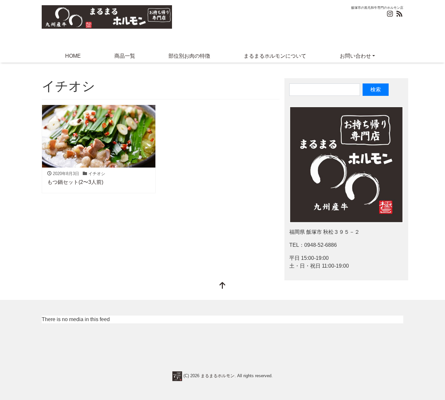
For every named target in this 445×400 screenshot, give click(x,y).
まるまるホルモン (218, 375)
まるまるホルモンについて (275, 56)
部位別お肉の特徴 (189, 56)
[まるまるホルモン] (107, 16)
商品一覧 (124, 56)
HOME (73, 56)
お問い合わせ (355, 56)
